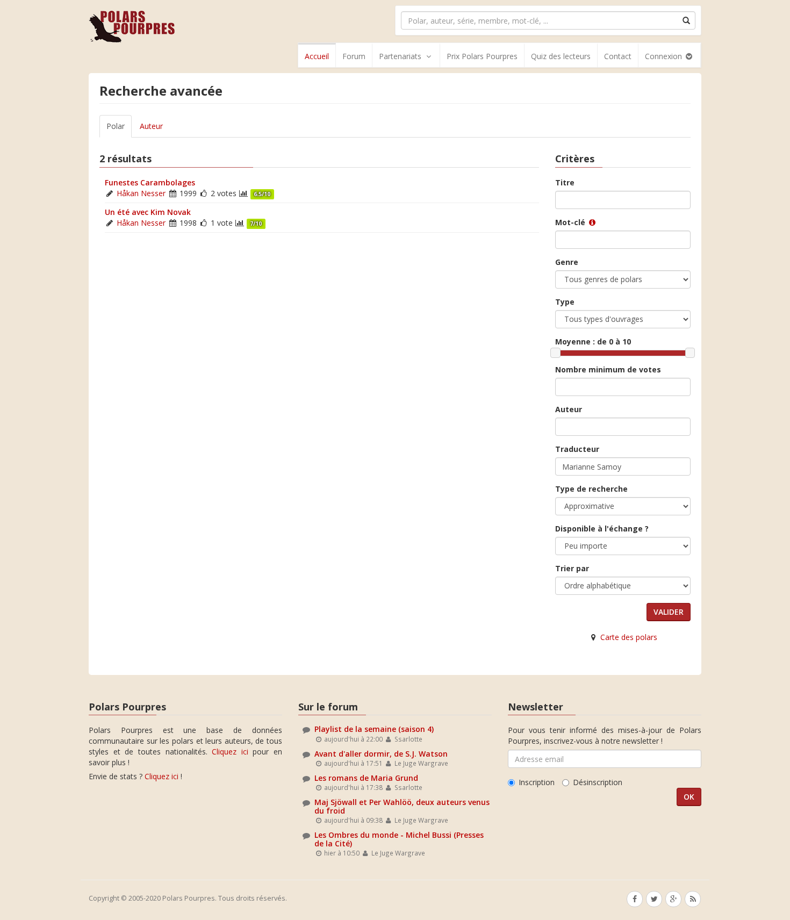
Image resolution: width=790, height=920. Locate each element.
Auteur (151, 126)
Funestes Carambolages (150, 182)
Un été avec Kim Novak (148, 212)
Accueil (317, 56)
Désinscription (597, 782)
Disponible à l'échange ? (602, 528)
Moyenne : (593, 341)
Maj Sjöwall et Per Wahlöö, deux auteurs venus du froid (402, 806)
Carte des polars (628, 637)
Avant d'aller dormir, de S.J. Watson (381, 754)
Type (564, 302)
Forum (353, 56)
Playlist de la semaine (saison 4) (374, 729)
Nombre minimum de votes (608, 369)
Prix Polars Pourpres (482, 56)
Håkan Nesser (141, 193)
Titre (564, 182)
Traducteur (577, 449)
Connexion (664, 56)
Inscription (537, 782)
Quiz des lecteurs (561, 56)
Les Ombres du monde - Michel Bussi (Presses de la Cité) (399, 839)
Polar (115, 126)
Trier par (572, 568)
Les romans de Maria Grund (366, 778)
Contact (617, 56)
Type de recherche (591, 489)
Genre (566, 262)
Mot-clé (571, 222)
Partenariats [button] (400, 56)
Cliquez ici (230, 751)
